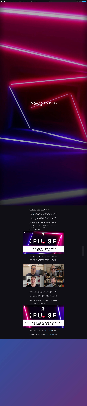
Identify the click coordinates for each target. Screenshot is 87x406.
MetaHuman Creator (35, 217)
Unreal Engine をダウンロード (50, 334)
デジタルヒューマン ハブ (48, 330)
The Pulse (33, 213)
